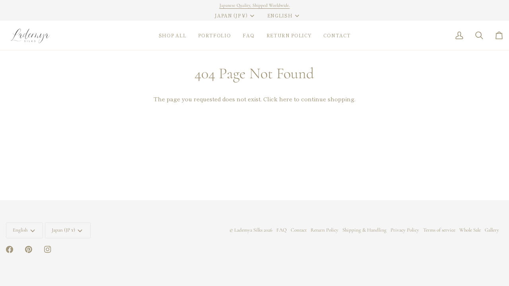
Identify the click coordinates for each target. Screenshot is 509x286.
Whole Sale (470, 230)
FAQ (281, 230)
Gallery (492, 230)
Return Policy (324, 230)
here (285, 99)
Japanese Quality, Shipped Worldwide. (255, 5)
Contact (299, 230)
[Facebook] (9, 249)
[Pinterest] (28, 249)
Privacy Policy (404, 230)
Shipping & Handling (364, 230)
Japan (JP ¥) (231, 15)
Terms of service (439, 230)
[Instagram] (47, 249)
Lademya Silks (248, 230)
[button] (172, 35)
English (280, 15)
